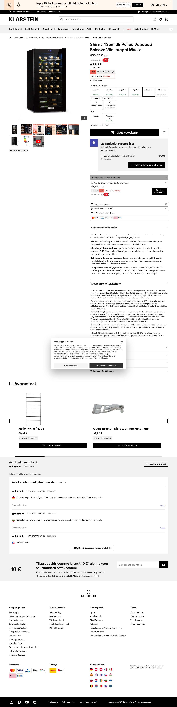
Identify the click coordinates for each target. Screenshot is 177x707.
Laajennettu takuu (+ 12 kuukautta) (119, 156)
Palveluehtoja (150, 668)
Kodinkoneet (20, 37)
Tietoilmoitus (136, 620)
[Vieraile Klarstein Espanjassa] (91, 674)
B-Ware (155, 29)
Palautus (94, 624)
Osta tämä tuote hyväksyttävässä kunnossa (111, 183)
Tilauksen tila (96, 616)
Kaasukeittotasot (17, 655)
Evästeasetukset (137, 624)
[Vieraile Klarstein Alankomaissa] (96, 686)
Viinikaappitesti (56, 620)
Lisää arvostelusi (157, 464)
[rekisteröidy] (171, 29)
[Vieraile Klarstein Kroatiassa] (96, 680)
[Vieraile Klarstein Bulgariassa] (105, 680)
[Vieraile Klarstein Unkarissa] (110, 674)
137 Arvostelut (95, 67)
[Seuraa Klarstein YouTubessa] (26, 702)
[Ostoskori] (166, 19)
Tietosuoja (53, 702)
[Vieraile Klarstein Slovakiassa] (101, 674)
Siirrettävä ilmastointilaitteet (22, 616)
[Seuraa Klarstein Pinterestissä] (34, 702)
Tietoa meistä (136, 612)
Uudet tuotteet (141, 29)
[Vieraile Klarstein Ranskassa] (105, 669)
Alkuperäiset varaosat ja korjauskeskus (108, 635)
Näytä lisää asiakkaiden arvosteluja (92, 548)
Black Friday (55, 612)
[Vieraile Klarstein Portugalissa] (101, 686)
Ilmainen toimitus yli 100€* (51, 11)
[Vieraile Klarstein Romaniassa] (101, 680)
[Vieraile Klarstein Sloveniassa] (105, 686)
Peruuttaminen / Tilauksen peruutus (106, 628)
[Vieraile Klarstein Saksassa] (91, 669)
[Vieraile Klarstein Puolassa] (91, 680)
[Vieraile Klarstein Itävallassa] (96, 669)
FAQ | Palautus (96, 620)
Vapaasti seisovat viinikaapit (52, 37)
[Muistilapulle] (164, 132)
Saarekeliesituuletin (18, 624)
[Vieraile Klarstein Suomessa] (110, 680)
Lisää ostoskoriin (127, 132)
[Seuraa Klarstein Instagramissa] (11, 702)
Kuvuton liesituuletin (18, 628)
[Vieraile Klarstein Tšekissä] (105, 674)
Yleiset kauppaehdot (87, 702)
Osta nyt (137, 5)
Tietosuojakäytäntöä (137, 668)
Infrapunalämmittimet (19, 632)
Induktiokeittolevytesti (59, 624)
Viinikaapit (33, 37)
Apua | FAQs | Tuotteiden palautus (155, 11)
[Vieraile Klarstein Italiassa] (110, 669)
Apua (92, 612)
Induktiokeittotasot (17, 651)
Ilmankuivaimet (16, 620)
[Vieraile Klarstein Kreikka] (110, 686)
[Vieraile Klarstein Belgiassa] (91, 686)
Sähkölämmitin (56, 628)
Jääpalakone (15, 635)
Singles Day (54, 616)
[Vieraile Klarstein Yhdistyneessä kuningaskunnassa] (96, 674)
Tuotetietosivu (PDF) (95, 60)
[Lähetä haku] (61, 19)
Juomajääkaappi (17, 639)
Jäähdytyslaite (15, 643)
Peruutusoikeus (97, 632)
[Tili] (155, 19)
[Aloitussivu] (12, 37)
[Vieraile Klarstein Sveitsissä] (101, 669)
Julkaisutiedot (68, 702)
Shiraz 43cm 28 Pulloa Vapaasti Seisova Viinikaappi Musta (89, 37)
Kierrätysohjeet (137, 616)
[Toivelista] (160, 19)
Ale (129, 29)
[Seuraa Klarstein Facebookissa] (19, 702)
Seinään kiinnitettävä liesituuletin (24, 647)
